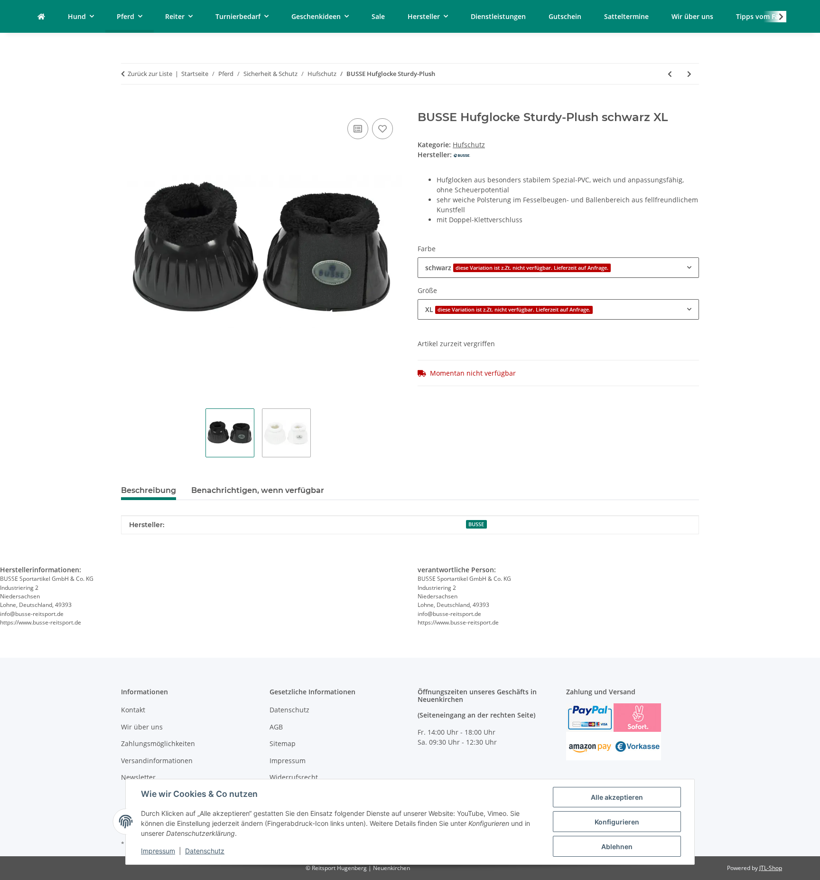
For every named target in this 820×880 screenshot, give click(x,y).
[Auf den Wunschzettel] (382, 128)
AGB (276, 726)
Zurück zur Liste (150, 73)
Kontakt (133, 709)
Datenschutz (204, 851)
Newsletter (138, 777)
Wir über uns (692, 16)
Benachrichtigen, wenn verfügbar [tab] (257, 490)
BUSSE (476, 524)
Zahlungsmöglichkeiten (158, 743)
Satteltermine (626, 16)
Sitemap (283, 743)
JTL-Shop (770, 868)
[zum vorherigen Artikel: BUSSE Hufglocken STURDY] (670, 74)
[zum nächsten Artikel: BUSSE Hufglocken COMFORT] (689, 74)
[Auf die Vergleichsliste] (357, 128)
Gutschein (565, 16)
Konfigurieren (617, 822)
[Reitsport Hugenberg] (41, 16)
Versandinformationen (157, 760)
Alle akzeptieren (617, 797)
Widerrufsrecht (294, 777)
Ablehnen (617, 846)
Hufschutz (469, 144)
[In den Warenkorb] (128, 105)
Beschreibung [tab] (148, 490)
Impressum (158, 851)
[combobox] (558, 267)
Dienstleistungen (498, 16)
